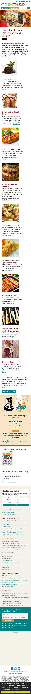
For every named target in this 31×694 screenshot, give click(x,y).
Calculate (15, 431)
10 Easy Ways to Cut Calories (8, 575)
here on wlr (12, 482)
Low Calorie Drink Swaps (7, 586)
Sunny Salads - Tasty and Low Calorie (10, 550)
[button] (9, 497)
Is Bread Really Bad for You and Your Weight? (12, 603)
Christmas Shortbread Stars (8, 514)
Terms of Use (14, 671)
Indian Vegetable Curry (7, 560)
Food (6, 8)
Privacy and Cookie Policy (19, 689)
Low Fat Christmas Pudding (8, 512)
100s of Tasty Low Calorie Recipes (10, 541)
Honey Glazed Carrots (10, 296)
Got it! (15, 692)
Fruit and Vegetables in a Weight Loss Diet (11, 601)
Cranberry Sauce (8, 362)
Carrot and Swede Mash (11, 260)
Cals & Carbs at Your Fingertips (14, 449)
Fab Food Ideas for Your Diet (8, 582)
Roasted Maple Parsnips (11, 329)
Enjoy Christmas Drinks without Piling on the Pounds (14, 529)
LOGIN (27, 1)
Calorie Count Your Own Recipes (14, 377)
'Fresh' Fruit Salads (6, 569)
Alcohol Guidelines (6, 526)
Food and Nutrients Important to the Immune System (14, 593)
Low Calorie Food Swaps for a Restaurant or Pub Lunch (15, 580)
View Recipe (16, 124)
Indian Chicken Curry (6, 567)
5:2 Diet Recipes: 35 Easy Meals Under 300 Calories (14, 545)
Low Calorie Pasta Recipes (8, 552)
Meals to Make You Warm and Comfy (10, 543)
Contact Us (18, 673)
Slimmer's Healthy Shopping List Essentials (12, 578)
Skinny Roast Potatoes (10, 225)
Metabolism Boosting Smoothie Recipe (11, 562)
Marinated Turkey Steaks (11, 149)
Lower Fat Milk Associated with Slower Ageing (12, 605)
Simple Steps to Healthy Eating (9, 595)
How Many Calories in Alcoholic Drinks (11, 520)
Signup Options (14, 8)
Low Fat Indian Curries (7, 565)
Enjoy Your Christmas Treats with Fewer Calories (13, 534)
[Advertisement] (15, 648)
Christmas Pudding (9, 79)
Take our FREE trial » (9, 391)
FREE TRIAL (20, 1)
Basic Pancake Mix (6, 558)
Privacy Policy (23, 671)
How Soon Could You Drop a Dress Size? (15, 417)
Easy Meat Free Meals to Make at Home (11, 547)
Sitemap (11, 673)
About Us (6, 671)
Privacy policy (18, 627)
